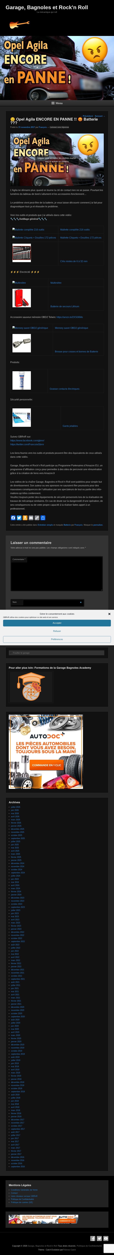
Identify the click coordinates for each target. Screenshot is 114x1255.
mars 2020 (15, 1035)
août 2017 (15, 1132)
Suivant (100, 116)
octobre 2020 (16, 1013)
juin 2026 (15, 810)
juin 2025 (15, 844)
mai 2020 (15, 1029)
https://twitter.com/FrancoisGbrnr (27, 444)
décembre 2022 (17, 932)
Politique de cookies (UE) (22, 1202)
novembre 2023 (17, 901)
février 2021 (16, 1001)
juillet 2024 (15, 876)
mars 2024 (15, 888)
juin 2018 (15, 1101)
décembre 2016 (17, 1157)
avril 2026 (15, 816)
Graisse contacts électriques (64, 389)
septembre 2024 (18, 873)
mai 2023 (15, 916)
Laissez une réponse (59, 127)
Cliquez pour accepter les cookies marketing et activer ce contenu (57, 160)
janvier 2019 (16, 1079)
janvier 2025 (16, 860)
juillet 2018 (15, 1098)
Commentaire (19, 559)
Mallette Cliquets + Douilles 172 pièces (80, 237)
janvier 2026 (16, 826)
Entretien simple (45, 525)
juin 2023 (15, 913)
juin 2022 (15, 951)
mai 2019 (15, 1066)
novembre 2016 (17, 1160)
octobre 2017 (16, 1126)
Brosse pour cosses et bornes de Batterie (76, 351)
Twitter (99, 1238)
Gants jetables (70, 426)
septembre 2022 (18, 941)
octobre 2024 (16, 869)
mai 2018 (15, 1104)
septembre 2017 (18, 1129)
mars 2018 (15, 1110)
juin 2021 (15, 988)
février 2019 (16, 1076)
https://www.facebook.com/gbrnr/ (27, 440)
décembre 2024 (17, 863)
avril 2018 (15, 1107)
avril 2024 (15, 885)
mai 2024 (15, 882)
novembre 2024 (17, 866)
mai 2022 (15, 954)
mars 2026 (15, 820)
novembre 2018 (17, 1085)
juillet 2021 (15, 985)
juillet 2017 (15, 1135)
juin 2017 (15, 1138)
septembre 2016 (18, 1166)
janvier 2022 (16, 966)
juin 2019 (15, 1063)
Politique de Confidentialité (22, 1199)
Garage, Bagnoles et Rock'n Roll (47, 7)
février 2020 (16, 1038)
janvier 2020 (16, 1041)
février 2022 (16, 963)
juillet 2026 (15, 807)
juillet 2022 (15, 948)
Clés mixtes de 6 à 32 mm (73, 261)
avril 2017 (15, 1145)
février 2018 (16, 1113)
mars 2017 (15, 1148)
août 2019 (15, 1057)
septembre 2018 (18, 1091)
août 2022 (15, 945)
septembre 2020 (18, 1016)
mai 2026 (15, 813)
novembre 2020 (17, 1010)
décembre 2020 (17, 1007)
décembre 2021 (17, 970)
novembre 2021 (17, 973)
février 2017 (16, 1151)
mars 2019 (15, 1073)
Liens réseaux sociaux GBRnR (24, 1196)
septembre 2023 (18, 907)
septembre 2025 (18, 838)
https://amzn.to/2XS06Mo (70, 317)
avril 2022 (15, 957)
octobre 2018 (16, 1088)
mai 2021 (15, 991)
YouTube (105, 1238)
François (43, 127)
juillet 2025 (15, 841)
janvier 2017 (16, 1154)
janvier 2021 (16, 1004)
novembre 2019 (17, 1048)
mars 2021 (15, 998)
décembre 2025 (17, 829)
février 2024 (16, 891)
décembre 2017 (17, 1120)
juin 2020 (15, 1026)
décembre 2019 (17, 1045)
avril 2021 (15, 994)
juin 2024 (15, 879)
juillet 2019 (15, 1060)
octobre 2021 (16, 976)
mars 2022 (15, 960)
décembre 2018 (17, 1082)
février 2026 (16, 823)
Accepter (57, 623)
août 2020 (15, 1020)
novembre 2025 (17, 832)
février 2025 (16, 857)
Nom (15, 602)
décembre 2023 (17, 898)
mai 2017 (15, 1141)
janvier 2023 (16, 929)
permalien (98, 525)
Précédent (86, 116)
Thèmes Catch (69, 1250)
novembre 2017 (17, 1123)
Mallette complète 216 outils (75, 229)
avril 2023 (15, 919)
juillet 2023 (15, 910)
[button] (109, 613)
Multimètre (55, 283)
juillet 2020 (15, 1023)
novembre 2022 (17, 935)
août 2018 (15, 1095)
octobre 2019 (16, 1051)
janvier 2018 (16, 1116)
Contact (14, 1193)
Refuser (57, 631)
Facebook (92, 1238)
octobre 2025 (16, 835)
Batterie (67, 525)
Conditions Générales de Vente (24, 1190)
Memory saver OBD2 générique (71, 328)
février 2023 (16, 926)
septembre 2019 (18, 1054)
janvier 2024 (16, 895)
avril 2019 (15, 1069)
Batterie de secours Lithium (64, 306)
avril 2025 (15, 851)
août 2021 (15, 982)
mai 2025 (15, 848)
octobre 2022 (16, 938)
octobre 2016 (16, 1163)
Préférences (57, 639)
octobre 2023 (16, 904)
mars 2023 (15, 923)
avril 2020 (15, 1032)
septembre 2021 (18, 979)
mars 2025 (15, 854)
